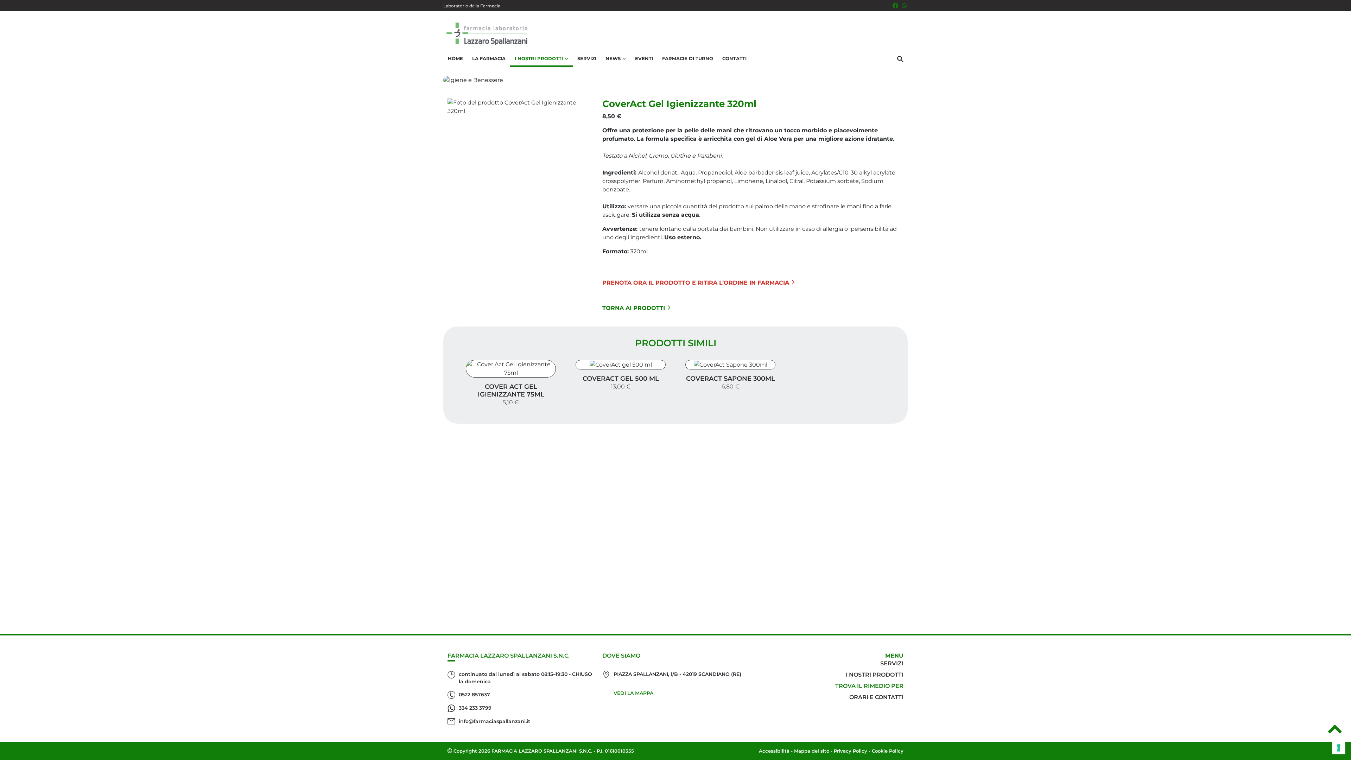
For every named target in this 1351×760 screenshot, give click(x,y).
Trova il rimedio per (869, 686)
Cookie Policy (887, 751)
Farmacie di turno (687, 58)
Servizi (586, 58)
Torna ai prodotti (633, 308)
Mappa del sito (811, 751)
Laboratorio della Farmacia (471, 5)
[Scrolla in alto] (1335, 731)
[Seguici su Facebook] (895, 5)
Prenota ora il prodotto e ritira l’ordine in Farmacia (695, 282)
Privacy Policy (850, 751)
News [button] (613, 58)
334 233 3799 (475, 708)
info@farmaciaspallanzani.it (494, 721)
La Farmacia (489, 58)
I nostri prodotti (874, 674)
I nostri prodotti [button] (539, 58)
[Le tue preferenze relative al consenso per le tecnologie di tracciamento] (1338, 747)
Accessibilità (774, 751)
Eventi (644, 58)
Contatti (734, 58)
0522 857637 (474, 694)
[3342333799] (904, 5)
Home (455, 58)
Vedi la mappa (633, 693)
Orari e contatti (876, 697)
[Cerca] (900, 58)
